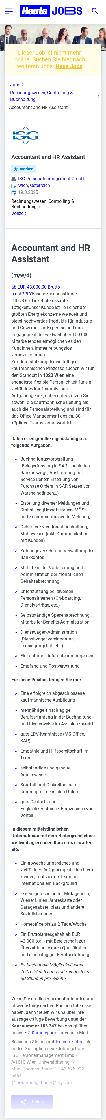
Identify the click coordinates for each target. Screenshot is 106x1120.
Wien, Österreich (34, 185)
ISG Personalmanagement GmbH (51, 178)
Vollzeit (18, 213)
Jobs (15, 84)
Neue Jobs (68, 66)
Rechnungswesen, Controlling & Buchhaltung (41, 96)
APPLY (25, 293)
